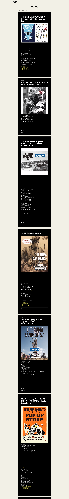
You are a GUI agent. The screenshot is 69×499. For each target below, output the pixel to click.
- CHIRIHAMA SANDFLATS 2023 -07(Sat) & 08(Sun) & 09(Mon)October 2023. (32, 321)
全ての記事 (19, 10)
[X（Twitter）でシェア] (23, 71)
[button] (50, 10)
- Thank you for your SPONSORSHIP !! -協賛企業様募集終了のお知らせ (34, 83)
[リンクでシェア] (26, 71)
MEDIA (23, 10)
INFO (26, 10)
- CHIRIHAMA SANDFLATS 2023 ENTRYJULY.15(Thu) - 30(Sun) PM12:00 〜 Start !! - (32, 143)
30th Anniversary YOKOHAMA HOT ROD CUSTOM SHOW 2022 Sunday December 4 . (34, 401)
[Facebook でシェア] (21, 71)
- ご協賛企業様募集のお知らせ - (31, 233)
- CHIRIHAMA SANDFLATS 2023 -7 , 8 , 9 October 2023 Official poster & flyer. (34, 19)
